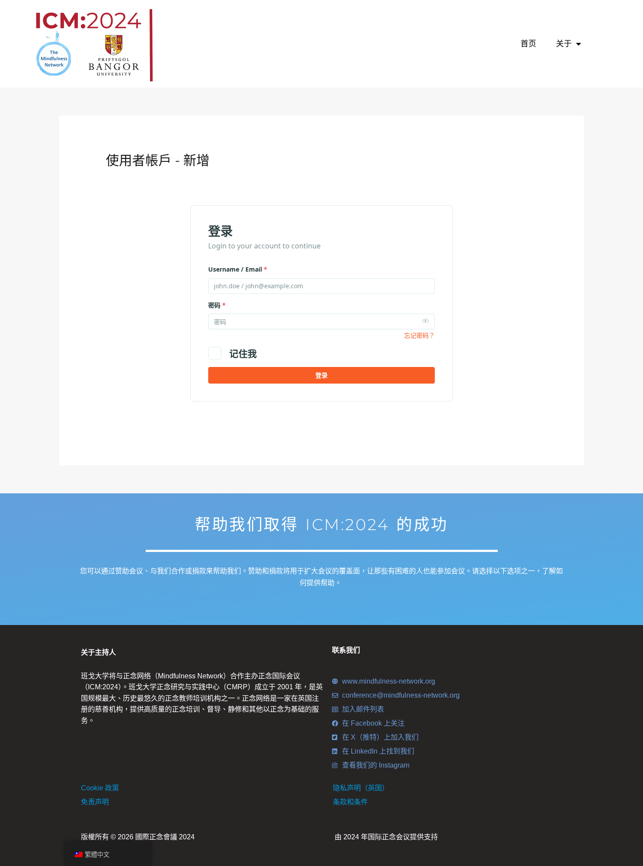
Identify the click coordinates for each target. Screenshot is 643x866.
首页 (528, 44)
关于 (564, 44)
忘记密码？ (419, 335)
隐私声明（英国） (361, 788)
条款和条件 (350, 802)
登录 (321, 375)
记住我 (243, 353)
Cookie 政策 (100, 788)
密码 (217, 305)
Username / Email (237, 269)
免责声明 (95, 802)
